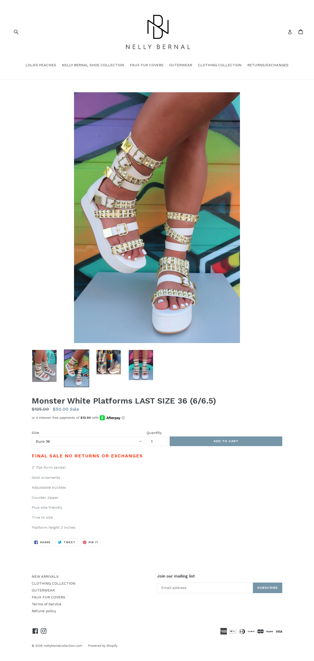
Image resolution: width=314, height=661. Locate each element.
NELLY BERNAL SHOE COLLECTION (93, 65)
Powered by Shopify (102, 645)
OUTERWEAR (180, 65)
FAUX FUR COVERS (146, 65)
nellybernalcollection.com (63, 645)
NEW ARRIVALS (45, 576)
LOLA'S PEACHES (41, 65)
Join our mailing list (176, 576)
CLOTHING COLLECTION (220, 65)
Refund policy (44, 611)
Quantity (154, 432)
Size (35, 432)
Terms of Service (46, 604)
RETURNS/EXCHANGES (267, 65)
